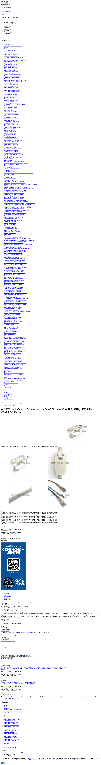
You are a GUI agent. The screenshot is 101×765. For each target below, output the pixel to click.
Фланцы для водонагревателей (12, 86)
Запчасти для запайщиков (11, 87)
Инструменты (7, 371)
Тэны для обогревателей (10, 143)
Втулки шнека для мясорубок (12, 121)
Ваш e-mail (3, 643)
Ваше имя (3, 640)
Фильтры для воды (9, 48)
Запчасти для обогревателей (11, 138)
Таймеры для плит (9, 171)
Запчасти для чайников (10, 365)
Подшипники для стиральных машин (14, 280)
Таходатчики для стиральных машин (14, 294)
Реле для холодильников (10, 354)
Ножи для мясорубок (9, 130)
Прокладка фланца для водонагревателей (15, 80)
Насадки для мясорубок (10, 128)
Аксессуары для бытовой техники (13, 46)
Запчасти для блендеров (10, 67)
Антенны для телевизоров (11, 56)
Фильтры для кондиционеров (12, 91)
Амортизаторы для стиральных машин (14, 258)
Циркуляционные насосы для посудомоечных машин (18, 215)
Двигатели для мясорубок (11, 126)
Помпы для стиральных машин (12, 281)
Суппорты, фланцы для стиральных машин (15, 293)
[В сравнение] (11, 694)
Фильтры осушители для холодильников (15, 363)
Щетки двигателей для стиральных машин (15, 305)
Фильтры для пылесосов (10, 228)
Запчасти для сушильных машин (12, 307)
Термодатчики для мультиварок (12, 116)
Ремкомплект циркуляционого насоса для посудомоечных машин (21, 206)
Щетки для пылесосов (10, 233)
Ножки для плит (8, 160)
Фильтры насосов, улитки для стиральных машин (17, 298)
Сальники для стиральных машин (13, 288)
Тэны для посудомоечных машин (13, 211)
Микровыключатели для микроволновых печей (16, 248)
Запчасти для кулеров (9, 108)
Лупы (5, 377)
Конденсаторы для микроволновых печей (15, 241)
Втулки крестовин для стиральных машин (15, 263)
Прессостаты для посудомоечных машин (15, 200)
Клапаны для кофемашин (10, 94)
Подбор (6, 397)
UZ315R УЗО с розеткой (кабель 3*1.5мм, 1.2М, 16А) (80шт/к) (17, 683)
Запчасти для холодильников (11, 334)
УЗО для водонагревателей (11, 84)
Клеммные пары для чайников (12, 367)
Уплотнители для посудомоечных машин (15, 213)
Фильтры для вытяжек (10, 50)
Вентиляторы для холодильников (13, 335)
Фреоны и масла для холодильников (13, 364)
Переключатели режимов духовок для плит (15, 161)
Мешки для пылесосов (10, 223)
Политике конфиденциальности (9, 698)
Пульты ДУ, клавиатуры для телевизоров (15, 60)
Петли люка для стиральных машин (13, 278)
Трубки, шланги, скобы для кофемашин (14, 104)
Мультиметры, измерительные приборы (14, 378)
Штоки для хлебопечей (10, 333)
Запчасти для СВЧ (9, 234)
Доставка (6, 395)
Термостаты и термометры (11, 383)
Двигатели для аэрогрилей (11, 63)
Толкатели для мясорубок (11, 134)
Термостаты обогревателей (11, 141)
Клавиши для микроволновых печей (14, 237)
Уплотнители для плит (10, 178)
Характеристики (8, 595)
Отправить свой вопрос (6, 658)
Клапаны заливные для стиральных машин (15, 267)
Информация (4, 702)
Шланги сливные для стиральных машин (15, 304)
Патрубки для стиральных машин (13, 277)
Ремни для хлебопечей (10, 330)
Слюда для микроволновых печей (13, 253)
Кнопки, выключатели (10, 370)
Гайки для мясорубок (9, 123)
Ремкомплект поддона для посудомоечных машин (17, 204)
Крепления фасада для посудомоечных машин (16, 196)
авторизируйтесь (12, 632)
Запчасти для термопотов (10, 318)
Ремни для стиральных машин (12, 285)
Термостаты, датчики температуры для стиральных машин (19, 295)
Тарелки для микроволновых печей (13, 254)
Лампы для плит (8, 158)
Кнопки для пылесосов (10, 221)
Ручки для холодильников (11, 355)
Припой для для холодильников (12, 353)
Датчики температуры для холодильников (15, 338)
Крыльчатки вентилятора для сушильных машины (17, 311)
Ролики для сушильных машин (12, 313)
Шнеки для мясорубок (10, 137)
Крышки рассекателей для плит (12, 157)
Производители (8, 394)
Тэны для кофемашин (9, 106)
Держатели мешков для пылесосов (13, 220)
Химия (5, 51)
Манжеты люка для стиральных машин (14, 273)
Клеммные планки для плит (11, 151)
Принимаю (3, 701)
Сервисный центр (8, 399)
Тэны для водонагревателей (11, 83)
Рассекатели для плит (9, 167)
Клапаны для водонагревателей (12, 76)
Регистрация (7, 8)
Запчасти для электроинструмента (13, 368)
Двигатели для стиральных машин (13, 264)
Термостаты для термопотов (11, 323)
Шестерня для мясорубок (10, 136)
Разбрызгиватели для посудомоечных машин (16, 201)
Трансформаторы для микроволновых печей (16, 255)
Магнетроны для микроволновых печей (14, 247)
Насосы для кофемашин (10, 97)
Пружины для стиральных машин (13, 284)
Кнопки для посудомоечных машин (13, 194)
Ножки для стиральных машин (12, 274)
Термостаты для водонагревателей (13, 81)
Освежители (7, 47)
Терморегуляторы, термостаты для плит (14, 176)
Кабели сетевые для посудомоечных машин (15, 191)
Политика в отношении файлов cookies (14, 711)
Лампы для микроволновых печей (13, 245)
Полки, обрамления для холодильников (14, 350)
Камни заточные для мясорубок (12, 127)
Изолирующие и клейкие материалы (14, 373)
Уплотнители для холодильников (13, 361)
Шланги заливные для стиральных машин (15, 303)
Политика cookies (71, 759)
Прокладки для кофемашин (11, 100)
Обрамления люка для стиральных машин (15, 275)
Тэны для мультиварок (10, 117)
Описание (6, 593)
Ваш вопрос (4, 647)
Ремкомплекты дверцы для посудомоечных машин (17, 207)
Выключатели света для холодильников (14, 337)
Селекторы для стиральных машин (13, 290)
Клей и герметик (8, 375)
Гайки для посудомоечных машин (13, 186)
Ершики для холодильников (11, 340)
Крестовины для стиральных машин (13, 271)
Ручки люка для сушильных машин (13, 314)
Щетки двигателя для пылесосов (12, 231)
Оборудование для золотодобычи (13, 385)
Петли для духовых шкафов (11, 164)
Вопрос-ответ (7, 599)
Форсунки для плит (9, 180)
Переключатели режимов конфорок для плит (16, 163)
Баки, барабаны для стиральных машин (14, 260)
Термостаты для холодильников (12, 358)
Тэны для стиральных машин (12, 297)
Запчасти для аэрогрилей (10, 61)
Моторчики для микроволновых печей (14, 250)
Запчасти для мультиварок (11, 113)
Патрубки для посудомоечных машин (14, 197)
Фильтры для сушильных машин (12, 317)
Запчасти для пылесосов (10, 218)
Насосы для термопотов (10, 320)
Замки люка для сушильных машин (13, 310)
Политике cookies (92, 696)
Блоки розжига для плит (10, 147)
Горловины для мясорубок (11, 124)
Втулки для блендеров (10, 68)
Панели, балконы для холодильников (14, 347)
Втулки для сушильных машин (12, 308)
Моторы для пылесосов (10, 224)
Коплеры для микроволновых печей (13, 243)
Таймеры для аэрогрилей (10, 64)
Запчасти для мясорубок (10, 120)
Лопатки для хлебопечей (10, 328)
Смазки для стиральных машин (12, 291)
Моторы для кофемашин (10, 96)
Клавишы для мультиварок (11, 114)
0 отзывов (4, 541)
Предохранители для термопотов (13, 321)
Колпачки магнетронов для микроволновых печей (17, 238)
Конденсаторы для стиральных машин (14, 270)
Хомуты (6, 384)
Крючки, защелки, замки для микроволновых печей (18, 244)
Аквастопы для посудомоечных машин (14, 183)
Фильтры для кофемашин (10, 107)
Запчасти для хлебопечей (10, 325)
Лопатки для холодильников (11, 345)
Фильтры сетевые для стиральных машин (15, 300)
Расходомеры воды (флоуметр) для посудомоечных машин (19, 203)
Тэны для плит (8, 177)
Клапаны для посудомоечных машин (14, 193)
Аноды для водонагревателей (12, 74)
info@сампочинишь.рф (42, 759)
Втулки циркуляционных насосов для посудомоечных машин (20, 184)
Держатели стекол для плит (11, 150)
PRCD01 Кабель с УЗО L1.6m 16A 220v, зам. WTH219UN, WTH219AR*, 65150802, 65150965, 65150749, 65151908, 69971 (33, 668)
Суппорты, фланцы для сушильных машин (15, 315)
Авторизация (7, 7)
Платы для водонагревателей (11, 78)
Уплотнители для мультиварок (12, 118)
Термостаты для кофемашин (11, 103)
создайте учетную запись (26, 632)
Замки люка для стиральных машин (13, 265)
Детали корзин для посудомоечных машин (15, 187)
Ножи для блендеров (9, 70)
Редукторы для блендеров (11, 71)
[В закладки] (9, 694)
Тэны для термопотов (9, 324)
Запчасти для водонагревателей (12, 73)
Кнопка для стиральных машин (12, 268)
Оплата (6, 392)
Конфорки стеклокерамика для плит (13, 154)
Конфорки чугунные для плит (12, 156)
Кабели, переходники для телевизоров (14, 57)
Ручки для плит (8, 170)
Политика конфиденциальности (12, 709)
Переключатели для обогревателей (13, 140)
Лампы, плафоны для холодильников (14, 344)
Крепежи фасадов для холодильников (14, 341)
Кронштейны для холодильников (13, 343)
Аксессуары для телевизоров (11, 54)
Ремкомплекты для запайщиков (12, 88)
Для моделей (7, 596)
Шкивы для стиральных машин (12, 301)
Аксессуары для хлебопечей (11, 327)
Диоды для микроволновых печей (13, 235)
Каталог (3, 715)
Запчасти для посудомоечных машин (14, 181)
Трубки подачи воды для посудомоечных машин (17, 210)
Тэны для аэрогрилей (9, 66)
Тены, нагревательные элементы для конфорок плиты (18, 146)
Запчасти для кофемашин (10, 93)
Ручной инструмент (9, 381)
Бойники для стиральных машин (12, 261)
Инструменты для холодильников (13, 374)
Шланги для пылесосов (10, 230)
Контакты (6, 398)
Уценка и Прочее (8, 387)
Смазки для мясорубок (10, 133)
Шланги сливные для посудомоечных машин (16, 217)
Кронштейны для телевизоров (12, 58)
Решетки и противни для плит (12, 168)
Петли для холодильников (11, 348)
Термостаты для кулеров (10, 111)
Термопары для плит (9, 174)
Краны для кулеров (9, 110)
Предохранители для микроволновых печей (16, 251)
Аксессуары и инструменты (11, 730)
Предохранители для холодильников (14, 351)
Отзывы (6, 598)
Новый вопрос (4, 639)
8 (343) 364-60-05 (27, 759)
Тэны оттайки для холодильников (13, 360)
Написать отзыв (5, 630)
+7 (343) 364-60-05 (5, 14)
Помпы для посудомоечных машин (13, 198)
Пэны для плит (8, 166)
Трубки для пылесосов (10, 227)
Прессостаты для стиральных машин (14, 283)
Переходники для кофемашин (12, 98)
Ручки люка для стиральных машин (13, 287)
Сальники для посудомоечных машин (14, 208)
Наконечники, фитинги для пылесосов (14, 225)
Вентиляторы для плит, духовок (12, 148)
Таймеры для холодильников (11, 357)
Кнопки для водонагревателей (12, 77)
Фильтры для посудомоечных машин (14, 214)
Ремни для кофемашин (10, 101)
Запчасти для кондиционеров (12, 90)
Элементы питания (9, 53)
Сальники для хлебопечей (11, 331)
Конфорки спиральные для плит (12, 153)
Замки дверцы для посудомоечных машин (15, 190)
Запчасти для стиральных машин (13, 257)
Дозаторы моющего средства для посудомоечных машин (19, 188)
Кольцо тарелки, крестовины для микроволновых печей (19, 240)
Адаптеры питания (9, 44)
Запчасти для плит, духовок (11, 144)
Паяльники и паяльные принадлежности (15, 380)
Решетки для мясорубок (10, 131)
